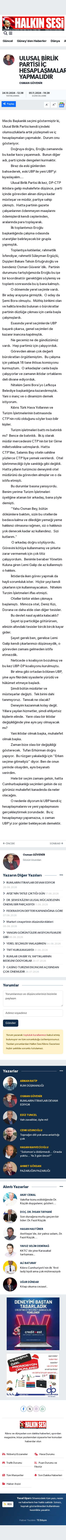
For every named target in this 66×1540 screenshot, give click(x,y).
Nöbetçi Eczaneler (17, 1454)
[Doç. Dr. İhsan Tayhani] (10, 1216)
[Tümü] (61, 1071)
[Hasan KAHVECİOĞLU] (10, 1151)
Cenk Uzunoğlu (31, 1130)
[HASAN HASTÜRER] (10, 1233)
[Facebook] (23, 1409)
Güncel (8, 41)
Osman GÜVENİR (30, 83)
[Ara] (5, 33)
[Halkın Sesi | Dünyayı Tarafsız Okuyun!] (33, 23)
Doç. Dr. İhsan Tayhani (36, 1212)
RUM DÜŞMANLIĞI (32, 1085)
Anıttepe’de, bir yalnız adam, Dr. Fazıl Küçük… (41, 1235)
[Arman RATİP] (10, 1083)
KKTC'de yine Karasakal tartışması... (35, 1252)
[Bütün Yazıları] (61, 875)
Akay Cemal (28, 1195)
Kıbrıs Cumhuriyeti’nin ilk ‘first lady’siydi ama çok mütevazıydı (40, 1269)
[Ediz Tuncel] (10, 1117)
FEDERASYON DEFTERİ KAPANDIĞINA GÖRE (35, 911)
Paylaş (10, 104)
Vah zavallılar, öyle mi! (34, 1119)
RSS (9, 1504)
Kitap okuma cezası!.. (34, 1286)
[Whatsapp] (42, 1409)
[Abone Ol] (62, 104)
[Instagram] (36, 1409)
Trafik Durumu (14, 1462)
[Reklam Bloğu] (33, 1323)
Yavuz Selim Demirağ (34, 1246)
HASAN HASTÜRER (31, 1229)
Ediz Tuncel (28, 1115)
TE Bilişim (42, 1520)
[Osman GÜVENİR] (9, 59)
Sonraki (55, 843)
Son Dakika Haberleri (50, 1475)
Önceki (10, 843)
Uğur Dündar (29, 1282)
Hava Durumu (47, 1454)
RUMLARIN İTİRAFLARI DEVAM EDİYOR (31, 882)
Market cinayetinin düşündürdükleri (30, 921)
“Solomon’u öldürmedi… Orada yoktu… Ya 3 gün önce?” (41, 1153)
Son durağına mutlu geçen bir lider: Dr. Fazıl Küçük (39, 1218)
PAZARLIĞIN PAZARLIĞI (35, 1170)
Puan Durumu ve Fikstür (45, 1464)
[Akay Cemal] (10, 1199)
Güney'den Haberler (31, 41)
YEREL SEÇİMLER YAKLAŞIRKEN (26, 943)
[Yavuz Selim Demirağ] (10, 1250)
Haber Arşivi (14, 1484)
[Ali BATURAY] (10, 1267)
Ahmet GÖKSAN (30, 1166)
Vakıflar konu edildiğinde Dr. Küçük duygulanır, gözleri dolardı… (38, 1201)
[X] (30, 1409)
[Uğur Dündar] (10, 1284)
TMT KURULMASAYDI (20, 950)
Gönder (10, 1023)
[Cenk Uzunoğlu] (10, 1134)
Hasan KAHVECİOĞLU (34, 1147)
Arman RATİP (28, 1081)
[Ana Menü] (10, 33)
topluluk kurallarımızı (35, 1035)
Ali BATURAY (28, 1263)
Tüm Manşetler (15, 1475)
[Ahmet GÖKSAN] (10, 1168)
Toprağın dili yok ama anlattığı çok (39, 1136)
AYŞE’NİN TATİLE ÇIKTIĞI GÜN (26, 893)
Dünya (55, 41)
